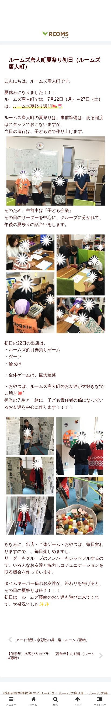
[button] (100, 658)
